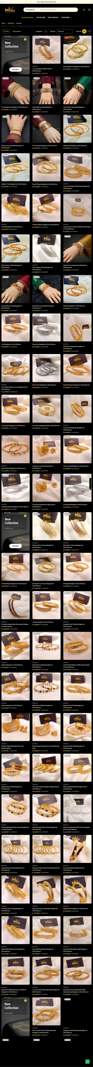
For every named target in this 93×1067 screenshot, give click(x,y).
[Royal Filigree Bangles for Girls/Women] (46, 167)
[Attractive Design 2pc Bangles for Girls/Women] (77, 327)
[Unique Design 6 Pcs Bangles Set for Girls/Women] (15, 849)
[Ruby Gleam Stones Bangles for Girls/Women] (77, 526)
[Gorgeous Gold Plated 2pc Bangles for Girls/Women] (77, 1011)
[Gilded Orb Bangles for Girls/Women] (77, 129)
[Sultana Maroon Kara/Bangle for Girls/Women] (15, 289)
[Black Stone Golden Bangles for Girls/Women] (46, 686)
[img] (12, 1053)
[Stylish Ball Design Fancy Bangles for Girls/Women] (15, 930)
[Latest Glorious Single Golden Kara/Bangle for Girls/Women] (77, 208)
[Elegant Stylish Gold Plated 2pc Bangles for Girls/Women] (46, 1052)
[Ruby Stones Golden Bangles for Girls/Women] (46, 646)
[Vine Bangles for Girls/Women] (15, 327)
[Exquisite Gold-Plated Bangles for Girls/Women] (77, 605)
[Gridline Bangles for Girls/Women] (77, 289)
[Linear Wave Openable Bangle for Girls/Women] (77, 90)
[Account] (84, 10)
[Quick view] (58, 39)
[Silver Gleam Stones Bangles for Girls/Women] (46, 248)
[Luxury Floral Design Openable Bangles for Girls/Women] (46, 971)
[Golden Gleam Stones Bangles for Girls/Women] (46, 526)
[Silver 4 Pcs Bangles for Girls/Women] (46, 368)
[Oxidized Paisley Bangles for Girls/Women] (15, 488)
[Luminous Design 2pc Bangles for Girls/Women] (77, 409)
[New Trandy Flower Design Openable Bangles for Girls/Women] (46, 1011)
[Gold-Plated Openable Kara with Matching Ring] (46, 727)
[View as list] (89, 31)
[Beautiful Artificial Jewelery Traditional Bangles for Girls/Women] (15, 971)
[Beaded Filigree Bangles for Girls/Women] (77, 368)
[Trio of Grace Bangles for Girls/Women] (46, 129)
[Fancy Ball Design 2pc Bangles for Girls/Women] (46, 930)
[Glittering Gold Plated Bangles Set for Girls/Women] (77, 768)
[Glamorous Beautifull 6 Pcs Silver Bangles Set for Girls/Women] (77, 808)
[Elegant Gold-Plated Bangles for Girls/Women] (15, 768)
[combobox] (50, 10)
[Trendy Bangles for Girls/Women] (15, 208)
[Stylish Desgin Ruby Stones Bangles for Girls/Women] (46, 808)
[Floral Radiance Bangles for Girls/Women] (15, 90)
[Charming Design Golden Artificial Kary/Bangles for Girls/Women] (77, 1052)
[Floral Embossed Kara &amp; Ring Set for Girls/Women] (46, 488)
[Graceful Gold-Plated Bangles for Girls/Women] (77, 727)
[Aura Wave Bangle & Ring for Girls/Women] (46, 409)
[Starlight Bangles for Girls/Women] (77, 567)
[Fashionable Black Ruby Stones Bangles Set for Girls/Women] (15, 808)
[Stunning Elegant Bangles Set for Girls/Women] (77, 849)
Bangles (35, 66)
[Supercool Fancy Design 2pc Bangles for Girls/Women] (46, 890)
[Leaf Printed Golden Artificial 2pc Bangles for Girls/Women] (77, 646)
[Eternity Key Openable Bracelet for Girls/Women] (15, 129)
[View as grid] (84, 31)
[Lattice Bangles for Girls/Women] (46, 605)
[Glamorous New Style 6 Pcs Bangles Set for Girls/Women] (46, 849)
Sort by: (52, 31)
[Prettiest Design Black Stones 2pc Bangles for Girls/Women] (15, 605)
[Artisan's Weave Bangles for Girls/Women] (46, 208)
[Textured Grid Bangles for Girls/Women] (77, 449)
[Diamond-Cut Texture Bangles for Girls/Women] (46, 567)
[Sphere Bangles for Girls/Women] (15, 686)
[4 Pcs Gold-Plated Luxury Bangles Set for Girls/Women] (15, 368)
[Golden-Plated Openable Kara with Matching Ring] (15, 727)
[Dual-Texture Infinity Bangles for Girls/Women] (15, 248)
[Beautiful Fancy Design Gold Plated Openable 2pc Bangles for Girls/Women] (77, 971)
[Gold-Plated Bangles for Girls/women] (15, 449)
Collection (11, 23)
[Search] (75, 10)
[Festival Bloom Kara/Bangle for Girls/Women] (46, 90)
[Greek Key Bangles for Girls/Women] (46, 327)
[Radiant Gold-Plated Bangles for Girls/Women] (77, 686)
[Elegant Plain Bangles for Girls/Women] (77, 890)
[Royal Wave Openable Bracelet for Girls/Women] (46, 289)
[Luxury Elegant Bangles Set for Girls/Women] (46, 50)
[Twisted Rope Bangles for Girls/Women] (15, 567)
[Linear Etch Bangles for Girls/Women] (15, 409)
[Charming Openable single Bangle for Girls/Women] (77, 930)
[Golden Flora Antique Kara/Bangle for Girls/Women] (77, 248)
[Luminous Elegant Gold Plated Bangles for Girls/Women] (77, 167)
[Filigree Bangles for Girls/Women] (15, 646)
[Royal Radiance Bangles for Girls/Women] (77, 50)
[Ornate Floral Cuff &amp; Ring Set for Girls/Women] (46, 449)
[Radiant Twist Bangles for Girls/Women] (15, 167)
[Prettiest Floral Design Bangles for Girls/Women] (15, 890)
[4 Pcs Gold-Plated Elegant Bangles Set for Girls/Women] (46, 768)
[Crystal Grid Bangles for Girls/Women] (77, 488)
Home (3, 23)
